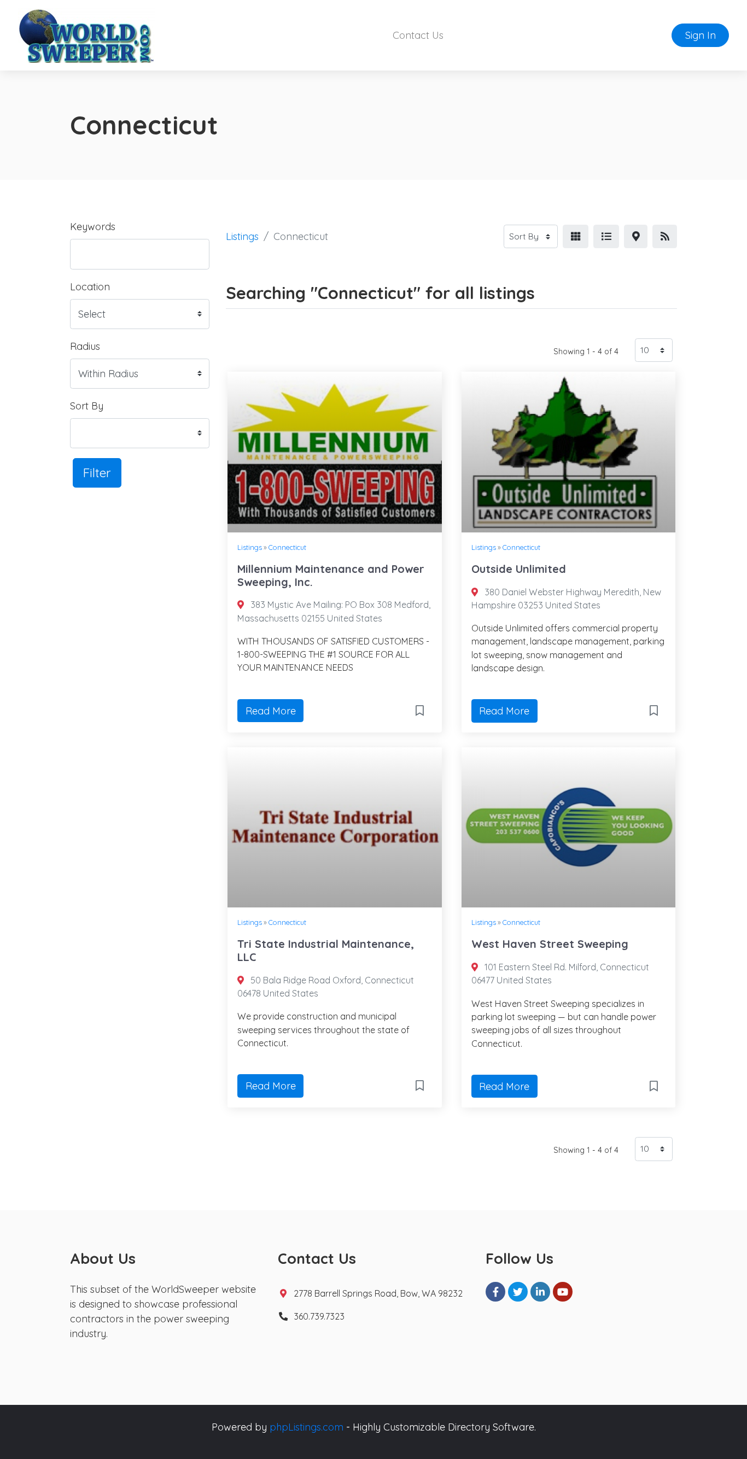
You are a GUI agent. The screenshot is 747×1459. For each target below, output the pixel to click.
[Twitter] (518, 1292)
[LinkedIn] (540, 1292)
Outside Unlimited (518, 569)
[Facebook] (495, 1292)
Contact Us (418, 35)
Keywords (92, 226)
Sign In (700, 35)
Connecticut (287, 547)
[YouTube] (563, 1292)
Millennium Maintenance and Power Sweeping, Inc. (330, 575)
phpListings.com (306, 1427)
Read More (271, 711)
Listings (242, 236)
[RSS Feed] (664, 236)
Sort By (86, 406)
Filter (97, 473)
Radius (85, 346)
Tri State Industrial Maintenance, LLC (325, 950)
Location (90, 286)
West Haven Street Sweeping (549, 944)
